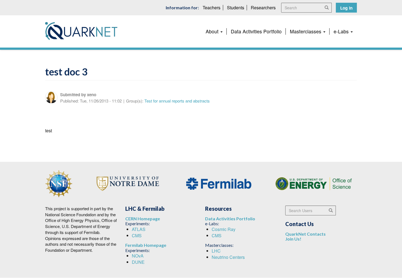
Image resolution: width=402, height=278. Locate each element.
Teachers (211, 7)
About (213, 31)
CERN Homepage (142, 218)
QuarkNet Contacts (305, 233)
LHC (216, 251)
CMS (137, 235)
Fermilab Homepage (145, 245)
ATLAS (138, 229)
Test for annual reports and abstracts (177, 101)
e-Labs (342, 31)
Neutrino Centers (228, 257)
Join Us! (293, 238)
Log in (346, 8)
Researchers (263, 7)
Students (235, 7)
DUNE (138, 262)
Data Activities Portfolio (256, 31)
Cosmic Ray (223, 229)
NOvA (138, 256)
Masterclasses (306, 31)
